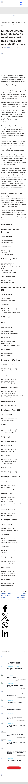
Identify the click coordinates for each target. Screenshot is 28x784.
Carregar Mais (14, 768)
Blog (9, 22)
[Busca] (21, 3)
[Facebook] (5, 612)
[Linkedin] (5, 637)
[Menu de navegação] (25, 3)
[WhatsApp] (5, 628)
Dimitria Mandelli (7, 47)
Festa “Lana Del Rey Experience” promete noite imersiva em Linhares (16, 752)
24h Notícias (4, 22)
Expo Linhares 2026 (12, 677)
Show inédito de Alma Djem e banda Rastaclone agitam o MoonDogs (15, 717)
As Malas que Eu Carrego (14, 702)
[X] (5, 620)
